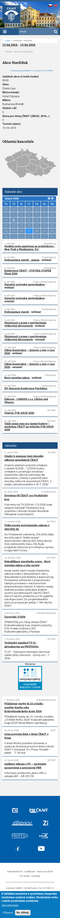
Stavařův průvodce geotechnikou (24, 284)
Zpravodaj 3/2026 (14, 616)
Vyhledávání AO (15, 871)
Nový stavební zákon (17, 377)
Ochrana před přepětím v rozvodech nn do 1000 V (31, 70)
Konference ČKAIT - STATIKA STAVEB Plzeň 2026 (27, 272)
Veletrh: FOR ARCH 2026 (19, 413)
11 (14, 220)
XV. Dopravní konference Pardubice (25, 388)
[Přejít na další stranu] (52, 198)
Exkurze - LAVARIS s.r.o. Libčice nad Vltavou (26, 400)
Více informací (9, 905)
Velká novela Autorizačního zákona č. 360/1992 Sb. (27, 527)
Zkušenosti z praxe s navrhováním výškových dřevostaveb (25, 324)
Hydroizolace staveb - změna (21, 260)
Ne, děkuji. (22, 912)
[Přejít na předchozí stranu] (49, 198)
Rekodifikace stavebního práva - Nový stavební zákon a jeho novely (27, 563)
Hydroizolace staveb (16, 311)
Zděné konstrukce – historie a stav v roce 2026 (29, 351)
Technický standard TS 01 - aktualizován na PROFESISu (21, 644)
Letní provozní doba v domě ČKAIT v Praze (26, 736)
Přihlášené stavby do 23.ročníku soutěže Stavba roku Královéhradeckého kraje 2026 (23, 707)
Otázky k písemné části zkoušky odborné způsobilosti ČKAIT (24, 458)
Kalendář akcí (13, 191)
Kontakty (36, 875)
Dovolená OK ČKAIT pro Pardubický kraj (26, 497)
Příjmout (8, 912)
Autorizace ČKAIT (45, 871)
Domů (7, 41)
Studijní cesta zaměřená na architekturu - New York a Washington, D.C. (29, 247)
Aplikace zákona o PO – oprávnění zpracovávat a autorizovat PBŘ (25, 765)
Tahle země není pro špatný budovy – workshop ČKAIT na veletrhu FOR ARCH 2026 (29, 426)
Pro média (25, 875)
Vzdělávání (29, 871)
